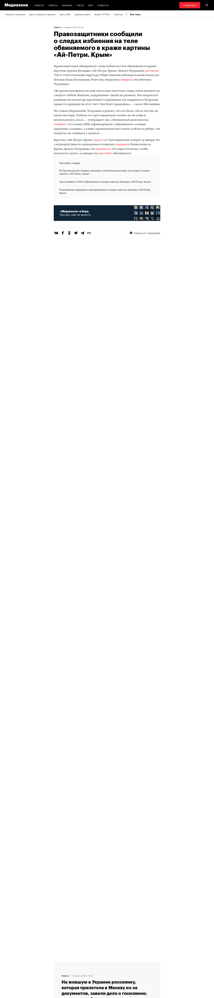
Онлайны (67, 5)
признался (103, 149)
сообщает (60, 124)
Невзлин (118, 14)
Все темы (135, 14)
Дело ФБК (65, 14)
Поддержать (189, 5)
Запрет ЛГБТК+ (102, 14)
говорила (126, 80)
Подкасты (103, 5)
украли (99, 140)
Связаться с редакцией (147, 233)
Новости (39, 5)
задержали (122, 144)
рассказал (152, 71)
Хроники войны (82, 14)
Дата (90, 5)
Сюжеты (53, 5)
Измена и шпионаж (15, 14)
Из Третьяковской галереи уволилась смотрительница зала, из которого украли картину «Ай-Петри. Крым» (104, 172)
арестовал (105, 153)
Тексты (80, 5)
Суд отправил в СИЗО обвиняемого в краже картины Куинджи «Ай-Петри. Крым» (105, 181)
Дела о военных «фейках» (42, 14)
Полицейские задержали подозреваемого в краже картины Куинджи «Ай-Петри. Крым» (105, 190)
